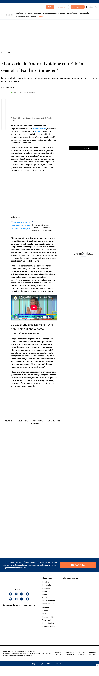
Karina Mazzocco (53, 421)
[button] (4, 101)
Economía (28, 13)
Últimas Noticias (49, 626)
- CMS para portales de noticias (51, 664)
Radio (41, 17)
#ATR (44, 597)
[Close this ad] (97, 665)
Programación (48, 617)
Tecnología (84, 13)
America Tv (35, 424)
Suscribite (78, 565)
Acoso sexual (38, 421)
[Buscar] (43, 7)
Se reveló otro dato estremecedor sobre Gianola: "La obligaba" (42, 227)
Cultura (45, 594)
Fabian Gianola (23, 421)
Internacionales (50, 13)
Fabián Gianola (39, 128)
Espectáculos (72, 13)
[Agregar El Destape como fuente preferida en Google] (56, 87)
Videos (45, 611)
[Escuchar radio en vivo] (61, 7)
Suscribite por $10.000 (78, 7)
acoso (38, 131)
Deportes (61, 13)
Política (19, 13)
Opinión (34, 17)
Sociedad (37, 13)
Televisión (9, 421)
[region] (49, 36)
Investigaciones (22, 17)
